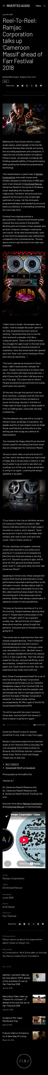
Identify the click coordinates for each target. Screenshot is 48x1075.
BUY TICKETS (12, 764)
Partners (7, 912)
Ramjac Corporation (32, 803)
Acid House (9, 906)
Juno (39, 735)
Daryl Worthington (12, 77)
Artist (5, 875)
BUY (5, 81)
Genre (5, 903)
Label (5, 884)
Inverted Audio (18, 6)
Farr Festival (9, 915)
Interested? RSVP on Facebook (20, 767)
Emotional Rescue (33, 184)
